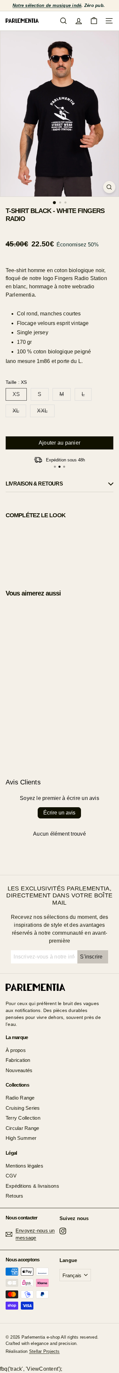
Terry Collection (23, 1118)
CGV (11, 1175)
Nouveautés (19, 1070)
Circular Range (22, 1128)
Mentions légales (24, 1166)
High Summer (21, 1138)
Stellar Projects (44, 1351)
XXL (42, 411)
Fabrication (18, 1060)
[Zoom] (109, 187)
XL (16, 411)
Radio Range (20, 1098)
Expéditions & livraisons (32, 1186)
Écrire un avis (59, 812)
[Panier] (93, 20)
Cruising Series (23, 1108)
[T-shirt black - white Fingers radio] (59, 548)
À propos (16, 1050)
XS (16, 394)
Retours (14, 1196)
